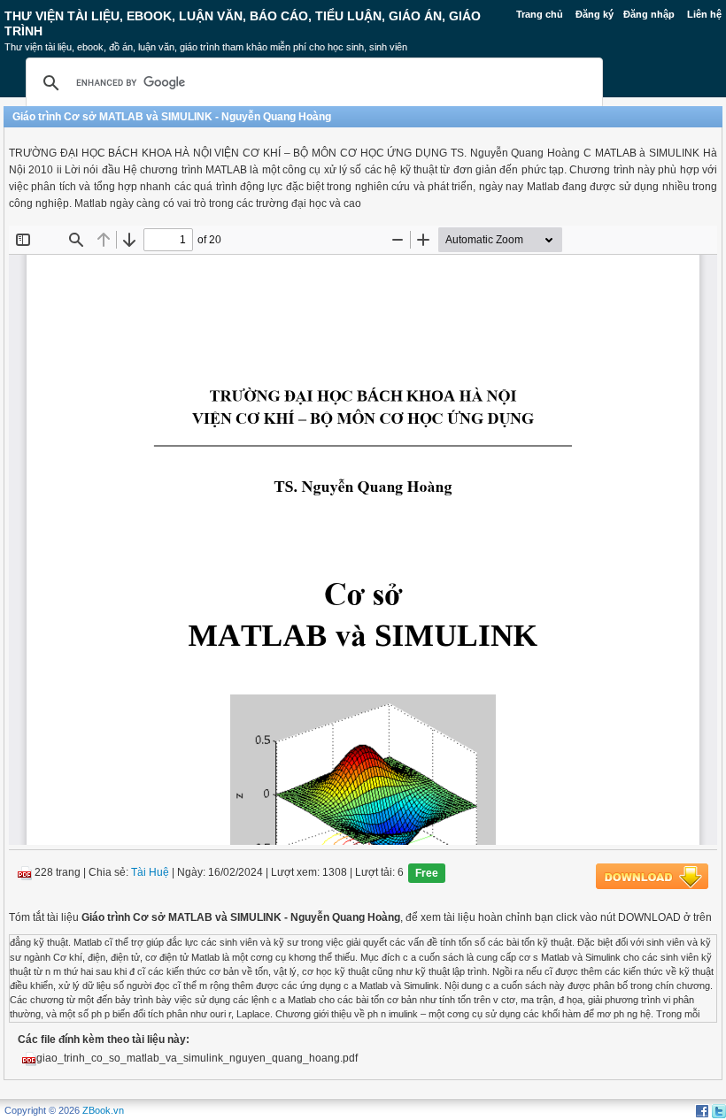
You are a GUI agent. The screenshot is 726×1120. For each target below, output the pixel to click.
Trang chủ (539, 14)
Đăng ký (594, 14)
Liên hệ (704, 14)
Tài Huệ (150, 873)
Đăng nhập (649, 14)
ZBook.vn (103, 1110)
